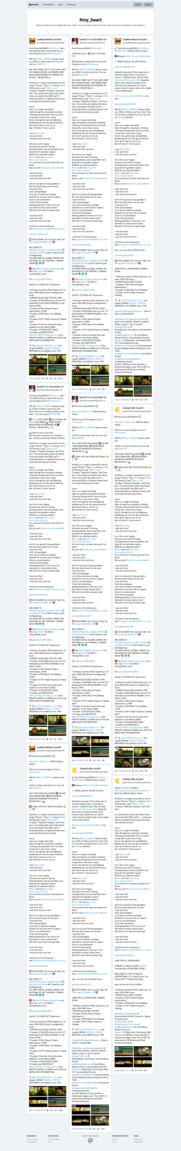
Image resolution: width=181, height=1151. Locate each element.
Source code (138, 1139)
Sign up (148, 5)
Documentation (54, 1139)
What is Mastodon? (90, 1136)
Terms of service (32, 1139)
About (60, 5)
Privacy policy (32, 1142)
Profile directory (48, 5)
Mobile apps (71, 5)
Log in (138, 5)
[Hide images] (31, 356)
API (49, 1142)
